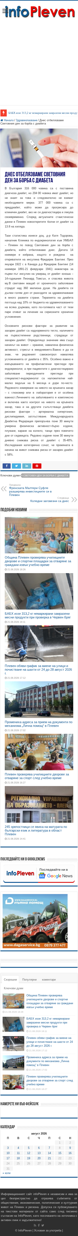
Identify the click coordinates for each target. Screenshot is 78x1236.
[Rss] (35, 1225)
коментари (49, 979)
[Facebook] (38, 1225)
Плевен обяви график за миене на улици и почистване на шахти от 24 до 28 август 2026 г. (38, 669)
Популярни (29, 979)
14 (49, 1153)
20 (39, 1158)
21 (49, 1158)
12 (28, 1153)
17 (8, 1158)
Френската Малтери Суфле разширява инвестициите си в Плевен (30, 490)
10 (8, 1153)
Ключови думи (13, 988)
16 (70, 1153)
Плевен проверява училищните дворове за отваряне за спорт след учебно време (37, 776)
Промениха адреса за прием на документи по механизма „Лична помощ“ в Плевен (38, 724)
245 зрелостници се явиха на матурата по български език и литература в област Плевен (36, 830)
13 (39, 1153)
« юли (6, 1173)
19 (28, 1158)
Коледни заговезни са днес (49, 500)
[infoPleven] (39, 11)
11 (18, 1153)
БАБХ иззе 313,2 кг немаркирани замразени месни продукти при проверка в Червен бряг (38, 615)
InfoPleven (25, 1230)
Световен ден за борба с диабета (45, 475)
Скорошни (10, 979)
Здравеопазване (26, 120)
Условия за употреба (47, 1230)
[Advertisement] (39, 60)
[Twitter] (43, 1225)
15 (59, 1153)
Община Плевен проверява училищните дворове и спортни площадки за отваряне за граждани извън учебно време (38, 561)
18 (18, 1158)
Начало (8, 120)
